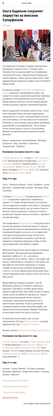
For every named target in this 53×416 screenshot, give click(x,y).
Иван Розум (23, 170)
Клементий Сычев (28, 90)
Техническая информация (14, 392)
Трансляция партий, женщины (15, 386)
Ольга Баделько (18, 196)
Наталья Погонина (25, 330)
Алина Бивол (34, 354)
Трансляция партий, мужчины (15, 380)
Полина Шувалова (32, 321)
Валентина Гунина (28, 347)
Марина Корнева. (42, 330)
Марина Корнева (28, 345)
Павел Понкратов (41, 158)
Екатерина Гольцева (11, 354)
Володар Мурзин (29, 167)
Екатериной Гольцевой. (30, 324)
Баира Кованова (27, 223)
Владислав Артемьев (14, 158)
